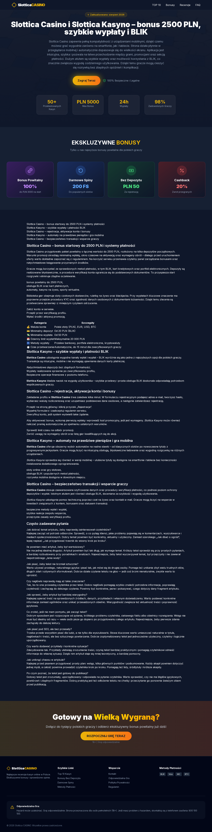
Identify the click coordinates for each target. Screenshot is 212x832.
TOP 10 (156, 5)
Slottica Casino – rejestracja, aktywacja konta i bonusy (58, 231)
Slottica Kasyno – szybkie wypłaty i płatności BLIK (56, 227)
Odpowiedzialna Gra (118, 778)
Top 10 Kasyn (64, 774)
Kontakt (112, 774)
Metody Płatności (66, 787)
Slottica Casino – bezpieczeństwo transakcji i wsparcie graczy (63, 238)
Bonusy (170, 5)
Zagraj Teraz (86, 80)
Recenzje (185, 5)
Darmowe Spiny (66, 782)
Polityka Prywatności (119, 782)
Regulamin (113, 787)
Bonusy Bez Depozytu (69, 778)
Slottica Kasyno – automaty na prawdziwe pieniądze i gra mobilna (65, 235)
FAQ (197, 5)
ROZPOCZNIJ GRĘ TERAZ (106, 736)
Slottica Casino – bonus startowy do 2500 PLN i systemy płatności (65, 224)
